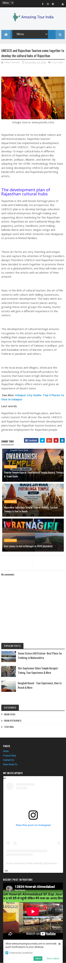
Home (6, 751)
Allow (38, 958)
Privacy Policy (9, 755)
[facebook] (43, 4)
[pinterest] (53, 4)
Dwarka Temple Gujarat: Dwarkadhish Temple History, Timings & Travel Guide (34, 474)
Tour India (57, 62)
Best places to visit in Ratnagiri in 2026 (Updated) (28, 546)
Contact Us (8, 760)
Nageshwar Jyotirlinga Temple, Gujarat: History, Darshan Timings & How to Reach (31, 509)
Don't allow (53, 958)
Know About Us (10, 764)
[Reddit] (58, 4)
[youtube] (63, 4)
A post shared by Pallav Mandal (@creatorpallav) (34, 863)
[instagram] (48, 4)
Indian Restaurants (12, 720)
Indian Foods (9, 714)
